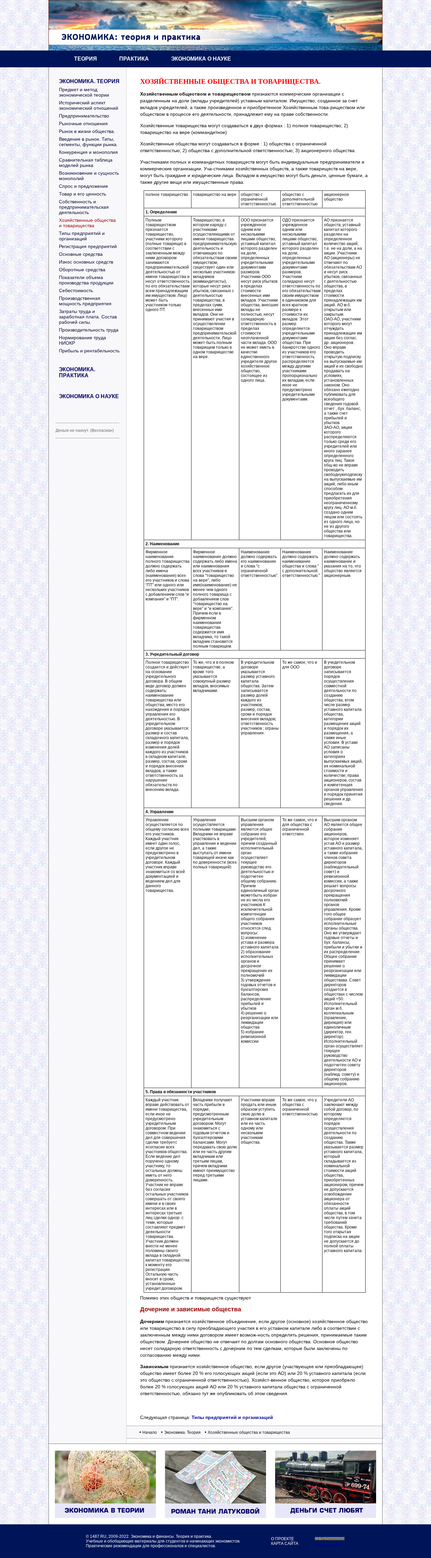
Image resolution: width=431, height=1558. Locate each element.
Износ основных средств (86, 262)
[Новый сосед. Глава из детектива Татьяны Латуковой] (215, 1516)
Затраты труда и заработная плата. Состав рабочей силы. (88, 317)
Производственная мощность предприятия (85, 301)
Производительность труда (89, 330)
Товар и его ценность (82, 194)
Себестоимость (76, 290)
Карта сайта (284, 1543)
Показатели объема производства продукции (86, 280)
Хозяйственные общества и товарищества (87, 222)
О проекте (282, 1538)
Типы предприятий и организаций (82, 236)
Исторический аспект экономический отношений (88, 105)
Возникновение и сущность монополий (89, 175)
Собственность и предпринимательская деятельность (84, 207)
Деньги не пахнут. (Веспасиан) (85, 430)
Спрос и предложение (83, 186)
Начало (149, 1432)
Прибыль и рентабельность (89, 350)
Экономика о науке (201, 59)
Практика (134, 59)
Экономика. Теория (89, 81)
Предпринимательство (84, 115)
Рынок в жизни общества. (87, 131)
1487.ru (98, 1536)
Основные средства (81, 254)
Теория (85, 59)
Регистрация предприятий (88, 246)
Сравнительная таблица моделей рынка (85, 162)
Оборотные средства (82, 269)
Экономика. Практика (77, 372)
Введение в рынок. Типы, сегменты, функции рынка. (88, 141)
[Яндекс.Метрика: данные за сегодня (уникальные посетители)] (328, 1544)
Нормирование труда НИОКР (82, 340)
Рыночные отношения (83, 123)
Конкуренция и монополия (88, 152)
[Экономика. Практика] (325, 1516)
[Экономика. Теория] (105, 1516)
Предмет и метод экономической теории (84, 92)
